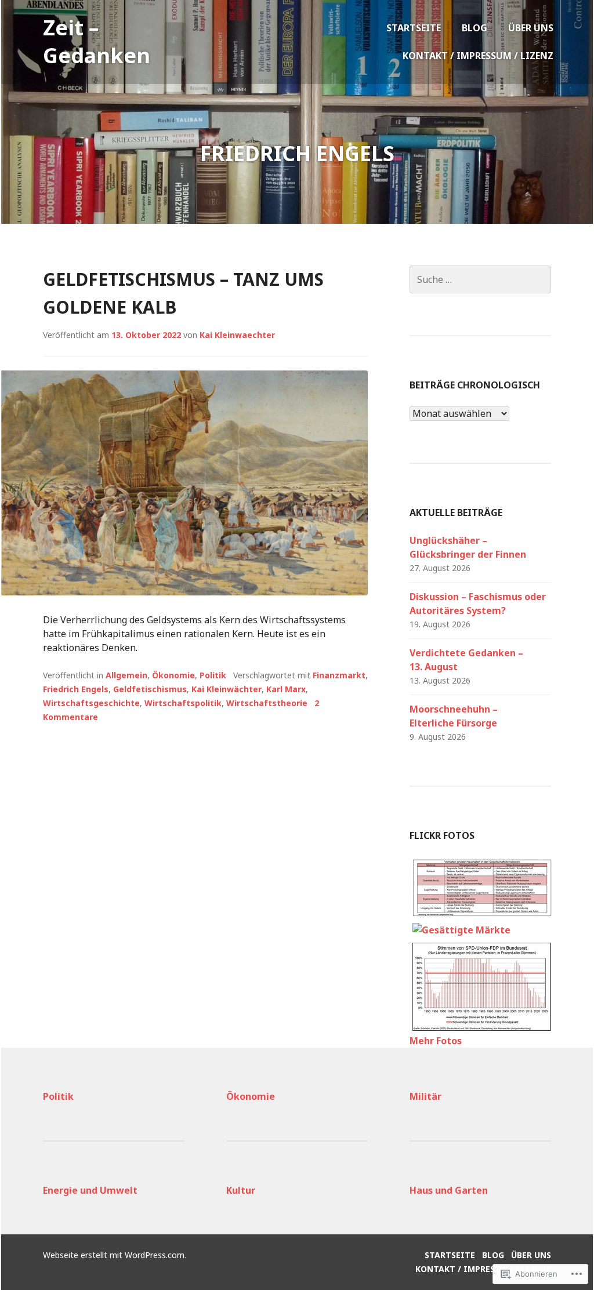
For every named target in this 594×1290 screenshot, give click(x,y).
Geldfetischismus (150, 689)
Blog (474, 27)
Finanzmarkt (339, 675)
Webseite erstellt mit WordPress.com (113, 1254)
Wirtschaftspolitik (183, 702)
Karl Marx (286, 689)
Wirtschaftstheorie (266, 702)
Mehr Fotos (436, 1040)
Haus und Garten (449, 1190)
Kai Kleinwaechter (237, 334)
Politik (213, 675)
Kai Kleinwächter (226, 689)
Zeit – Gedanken (96, 41)
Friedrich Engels (75, 689)
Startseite (413, 27)
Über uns (530, 27)
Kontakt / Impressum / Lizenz (478, 55)
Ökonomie (173, 675)
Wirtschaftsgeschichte (91, 702)
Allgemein (126, 675)
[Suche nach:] (480, 279)
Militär (425, 1096)
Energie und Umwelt (90, 1190)
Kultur (240, 1190)
